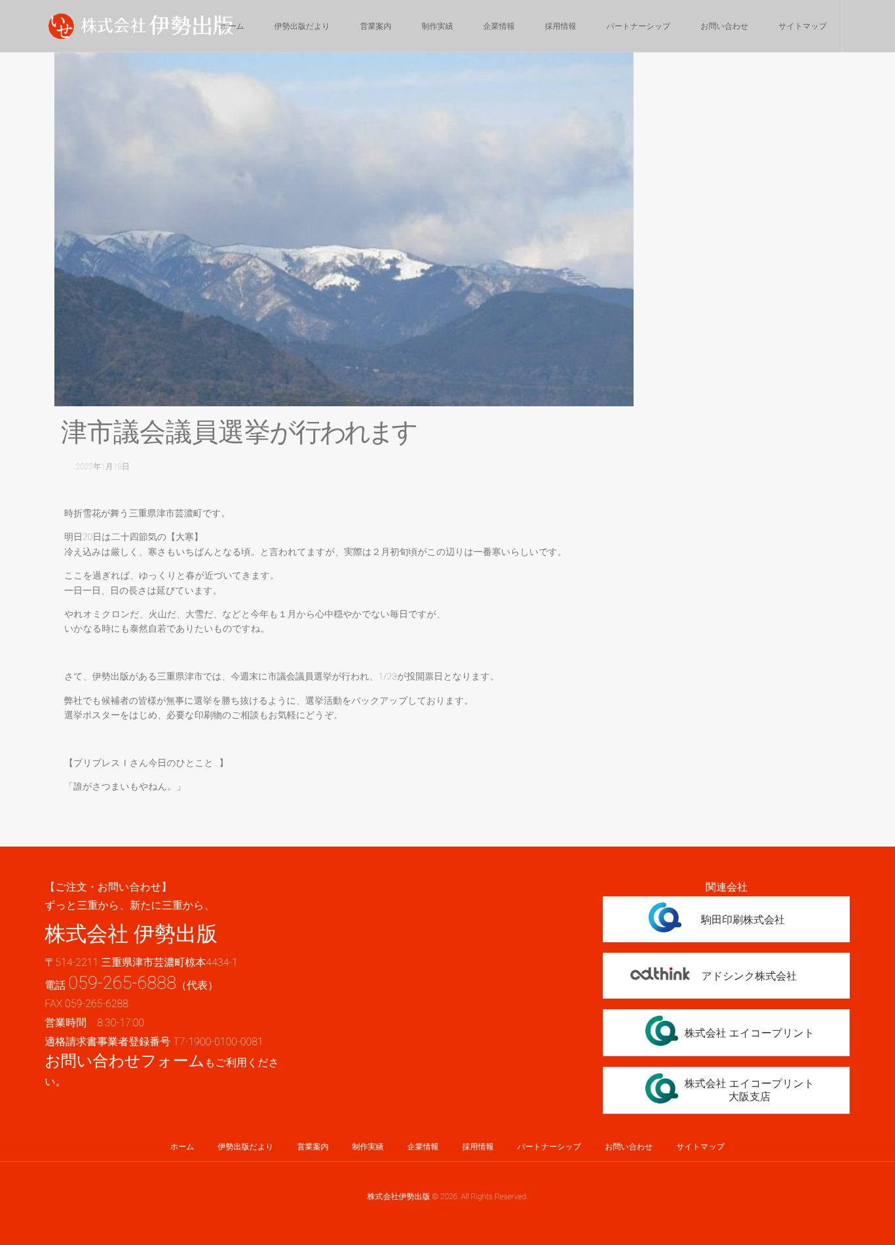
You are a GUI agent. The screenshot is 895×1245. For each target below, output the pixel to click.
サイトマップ (802, 26)
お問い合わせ (724, 26)
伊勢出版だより (302, 26)
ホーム (232, 26)
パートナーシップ (639, 26)
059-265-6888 (122, 982)
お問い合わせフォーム (124, 1061)
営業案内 (376, 26)
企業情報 (499, 26)
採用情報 (561, 26)
